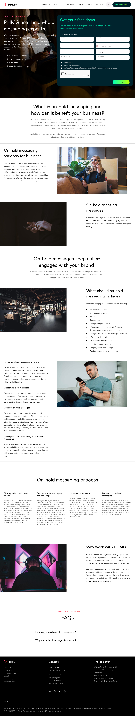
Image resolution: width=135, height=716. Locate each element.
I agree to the (68, 62)
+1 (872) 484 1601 (55, 680)
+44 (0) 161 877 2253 (56, 683)
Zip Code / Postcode (66, 56)
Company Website (101, 56)
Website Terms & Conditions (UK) (106, 667)
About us (57, 5)
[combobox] (99, 46)
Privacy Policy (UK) (101, 675)
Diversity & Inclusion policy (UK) (105, 681)
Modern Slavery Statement (103, 678)
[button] (50, 691)
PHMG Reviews (9, 681)
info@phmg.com (54, 678)
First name (64, 37)
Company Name (65, 50)
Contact (89, 5)
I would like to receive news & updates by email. (72, 65)
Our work (70, 5)
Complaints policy (10, 679)
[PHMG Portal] (108, 4)
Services (45, 5)
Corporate (7, 670)
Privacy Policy (70, 62)
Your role (99, 50)
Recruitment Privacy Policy (103, 670)
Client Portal (8, 667)
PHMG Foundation (10, 673)
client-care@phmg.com (57, 670)
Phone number (101, 44)
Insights (80, 5)
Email (63, 44)
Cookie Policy (98, 673)
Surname (99, 37)
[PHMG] (10, 4)
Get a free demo (9, 676)
